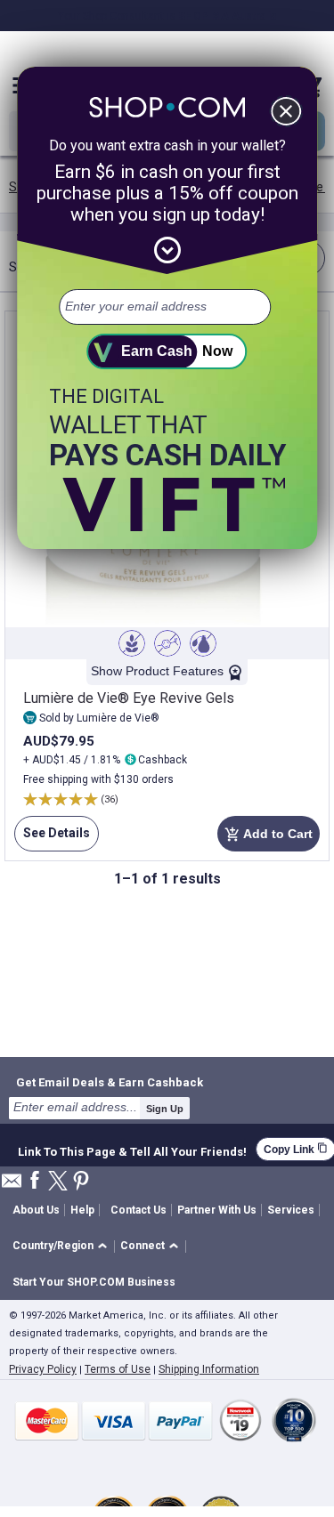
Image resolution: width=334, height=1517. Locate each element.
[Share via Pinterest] (81, 1182)
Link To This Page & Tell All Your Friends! (132, 1149)
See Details (52, 838)
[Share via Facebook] (35, 1181)
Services (290, 1210)
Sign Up (164, 1108)
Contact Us (138, 1210)
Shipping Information (209, 1369)
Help (82, 1210)
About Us (36, 1210)
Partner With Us (217, 1210)
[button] (63, 1247)
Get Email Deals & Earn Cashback (109, 1082)
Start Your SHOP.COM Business (93, 1282)
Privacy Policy (43, 1369)
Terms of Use (118, 1369)
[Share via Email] (11, 1185)
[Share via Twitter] (58, 1182)
